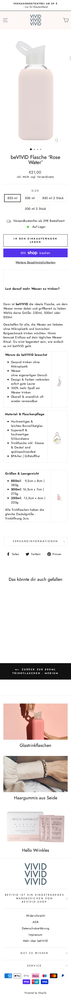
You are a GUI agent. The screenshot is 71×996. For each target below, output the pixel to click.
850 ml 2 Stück (53, 198)
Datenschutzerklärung (35, 928)
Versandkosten (45, 177)
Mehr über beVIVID (35, 941)
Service (34, 966)
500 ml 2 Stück (35, 208)
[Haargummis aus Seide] (35, 774)
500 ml (30, 198)
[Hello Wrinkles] (35, 826)
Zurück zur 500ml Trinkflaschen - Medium (35, 671)
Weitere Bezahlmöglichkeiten (36, 262)
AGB (35, 922)
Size (35, 191)
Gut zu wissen (35, 953)
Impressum (35, 935)
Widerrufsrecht (35, 916)
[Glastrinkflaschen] (35, 722)
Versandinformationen (35, 541)
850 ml (12, 198)
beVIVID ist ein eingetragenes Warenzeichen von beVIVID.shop (34, 898)
